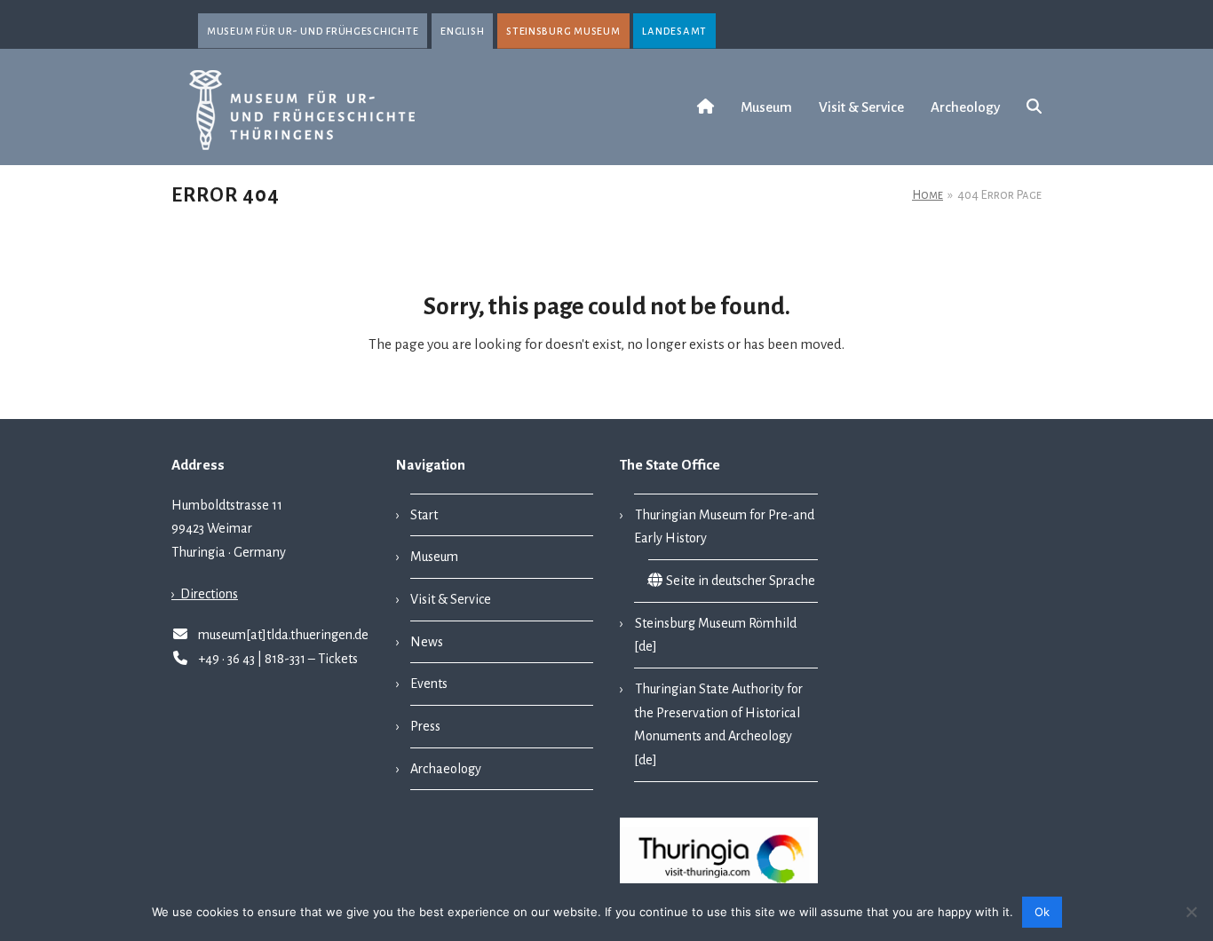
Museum (434, 557)
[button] (1034, 107)
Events (429, 683)
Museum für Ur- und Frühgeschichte (312, 30)
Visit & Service (450, 599)
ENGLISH (462, 30)
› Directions (204, 594)
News (426, 642)
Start (424, 515)
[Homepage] (705, 107)
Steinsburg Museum (563, 30)
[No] (1191, 912)
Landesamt (674, 30)
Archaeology (445, 769)
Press (425, 726)
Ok (1042, 912)
